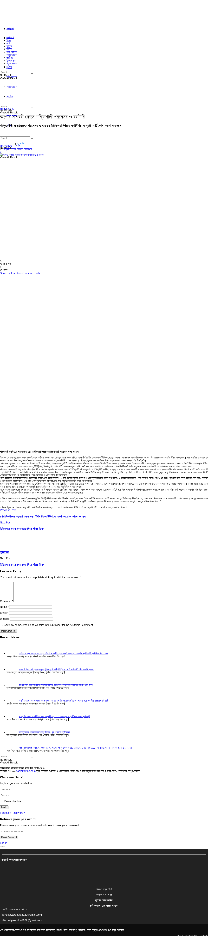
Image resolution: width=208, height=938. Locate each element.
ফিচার (8, 40)
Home (3, 108)
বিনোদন (20, 149)
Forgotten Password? (12, 812)
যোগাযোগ (204, 936)
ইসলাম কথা (11, 60)
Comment (6, 601)
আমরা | (180, 936)
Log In (3, 843)
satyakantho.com (26, 771)
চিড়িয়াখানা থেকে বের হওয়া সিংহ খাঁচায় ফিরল (22, 564)
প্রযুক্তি (9, 57)
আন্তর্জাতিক (11, 54)
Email (4, 612)
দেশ (8, 43)
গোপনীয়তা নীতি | (191, 936)
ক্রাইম (9, 49)
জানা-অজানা (11, 52)
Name (4, 606)
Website (4, 618)
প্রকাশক (20, 143)
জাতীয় (9, 46)
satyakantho (104, 930)
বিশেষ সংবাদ (11, 63)
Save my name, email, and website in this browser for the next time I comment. (48, 625)
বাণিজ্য (9, 66)
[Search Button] (32, 138)
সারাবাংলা (10, 28)
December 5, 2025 (10, 146)
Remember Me (12, 801)
